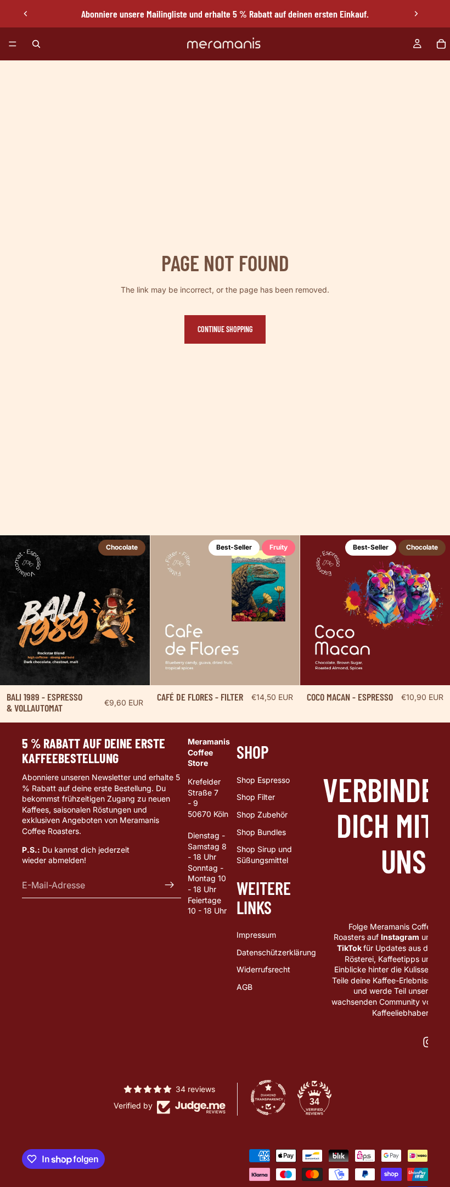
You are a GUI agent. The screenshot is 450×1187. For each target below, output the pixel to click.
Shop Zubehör (262, 814)
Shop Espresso (263, 780)
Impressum (256, 934)
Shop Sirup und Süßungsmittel (264, 855)
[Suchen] (36, 44)
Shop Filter (256, 797)
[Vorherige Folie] (26, 14)
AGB (244, 987)
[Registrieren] (169, 885)
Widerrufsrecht (263, 970)
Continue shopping (225, 329)
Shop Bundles (261, 832)
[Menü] (12, 44)
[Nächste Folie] (416, 14)
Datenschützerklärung (276, 952)
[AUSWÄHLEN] (133, 668)
